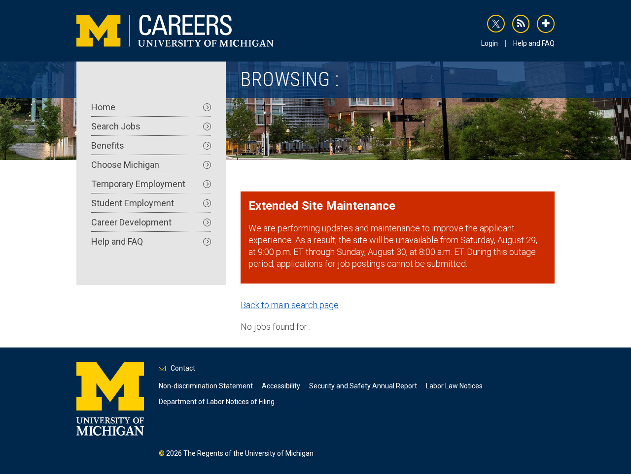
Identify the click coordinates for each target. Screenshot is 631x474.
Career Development (131, 222)
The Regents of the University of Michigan (248, 453)
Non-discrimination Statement (206, 386)
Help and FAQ (534, 43)
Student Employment (132, 203)
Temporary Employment (138, 184)
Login (489, 43)
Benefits (107, 145)
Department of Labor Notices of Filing (217, 402)
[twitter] (496, 23)
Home (103, 107)
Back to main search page (290, 305)
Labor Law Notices (454, 386)
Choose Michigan (125, 164)
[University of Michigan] (110, 398)
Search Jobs (115, 126)
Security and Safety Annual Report (363, 386)
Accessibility (281, 386)
